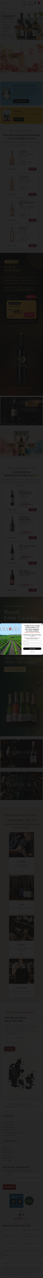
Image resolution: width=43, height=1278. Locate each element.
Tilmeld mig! (32, 648)
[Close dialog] (41, 624)
